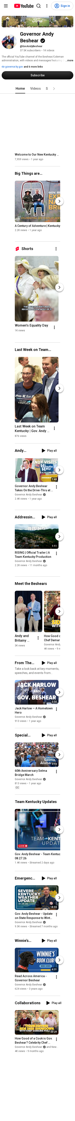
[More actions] (56, 249)
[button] (54, 89)
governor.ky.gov (14, 66)
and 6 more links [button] (33, 66)
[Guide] (5, 5)
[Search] (38, 5)
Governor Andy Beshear (28, 494)
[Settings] (46, 5)
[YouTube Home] (23, 6)
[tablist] (37, 89)
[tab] (20, 89)
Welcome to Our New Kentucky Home (37, 154)
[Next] (59, 201)
